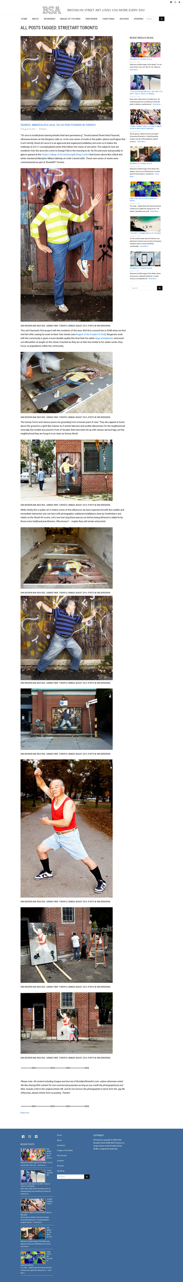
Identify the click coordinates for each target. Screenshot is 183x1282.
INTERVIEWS (49, 18)
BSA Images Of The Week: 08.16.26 (141, 163)
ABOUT (35, 18)
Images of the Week (65, 1150)
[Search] (161, 19)
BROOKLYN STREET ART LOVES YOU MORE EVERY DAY (106, 10)
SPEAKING (138, 18)
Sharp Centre (82, 154)
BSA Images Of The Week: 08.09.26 (141, 268)
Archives (60, 1166)
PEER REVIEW (91, 18)
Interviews (61, 1145)
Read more (25, 1113)
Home (59, 1135)
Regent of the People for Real (90, 334)
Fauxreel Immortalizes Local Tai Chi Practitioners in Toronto (58, 124)
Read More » (134, 70)
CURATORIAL (108, 18)
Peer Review (62, 1156)
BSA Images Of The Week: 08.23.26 (141, 59)
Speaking (60, 1171)
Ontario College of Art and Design (58, 154)
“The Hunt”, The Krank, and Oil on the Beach (145, 233)
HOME (24, 18)
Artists (43, 129)
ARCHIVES (124, 18)
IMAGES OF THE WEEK (70, 18)
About (59, 1140)
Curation (60, 1161)
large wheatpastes (104, 338)
